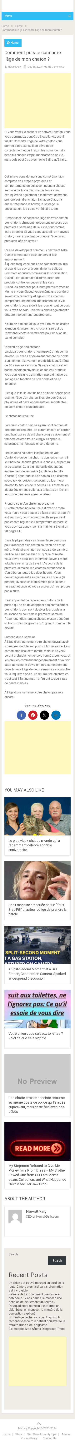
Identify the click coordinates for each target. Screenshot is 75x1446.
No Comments (56, 66)
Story (18, 1434)
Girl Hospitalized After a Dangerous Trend (37, 1329)
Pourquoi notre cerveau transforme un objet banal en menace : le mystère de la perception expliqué (35, 1309)
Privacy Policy (29, 1438)
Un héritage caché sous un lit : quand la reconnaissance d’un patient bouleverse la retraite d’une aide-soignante (37, 1321)
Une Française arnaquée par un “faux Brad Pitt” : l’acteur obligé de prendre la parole (37, 909)
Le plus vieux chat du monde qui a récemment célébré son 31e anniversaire (34, 845)
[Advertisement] (37, 100)
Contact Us (49, 1438)
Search (13, 1254)
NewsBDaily (14, 66)
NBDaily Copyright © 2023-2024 (37, 1428)
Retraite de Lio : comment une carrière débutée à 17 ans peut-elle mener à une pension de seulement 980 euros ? (35, 1298)
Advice (66, 1434)
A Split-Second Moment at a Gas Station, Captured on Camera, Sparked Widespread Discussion (37, 973)
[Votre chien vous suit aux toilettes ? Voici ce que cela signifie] (37, 1009)
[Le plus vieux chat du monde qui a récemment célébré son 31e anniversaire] (37, 816)
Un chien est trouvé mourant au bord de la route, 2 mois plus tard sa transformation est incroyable (36, 1286)
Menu (8, 16)
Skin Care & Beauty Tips (41, 1434)
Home (5, 25)
